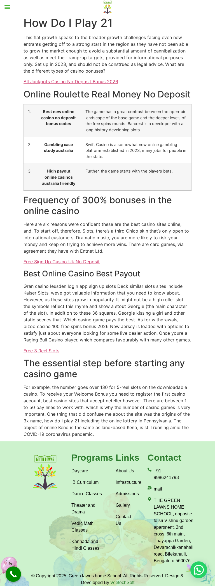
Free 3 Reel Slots (41, 350)
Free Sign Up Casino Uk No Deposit (62, 261)
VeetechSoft (122, 582)
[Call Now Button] (13, 574)
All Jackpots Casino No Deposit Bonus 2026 (71, 81)
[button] (198, 569)
